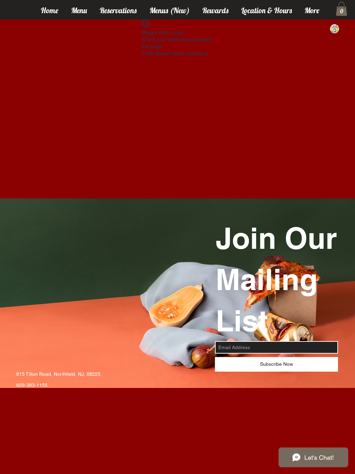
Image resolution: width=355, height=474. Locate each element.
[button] (341, 9)
